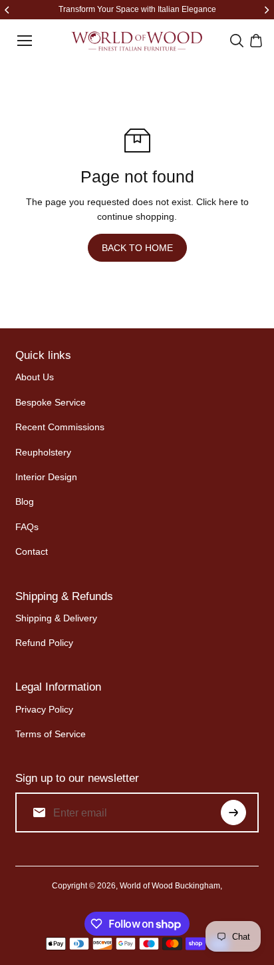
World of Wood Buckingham (170, 885)
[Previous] (8, 10)
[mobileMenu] (24, 40)
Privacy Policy (44, 709)
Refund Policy (44, 642)
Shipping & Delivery (56, 618)
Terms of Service (50, 734)
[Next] (266, 10)
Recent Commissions (59, 427)
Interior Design (46, 477)
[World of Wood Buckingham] (137, 41)
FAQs (27, 526)
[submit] (233, 812)
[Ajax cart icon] (256, 41)
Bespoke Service (50, 402)
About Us (34, 377)
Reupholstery (43, 452)
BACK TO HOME (137, 247)
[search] (237, 41)
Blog (24, 501)
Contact (31, 551)
